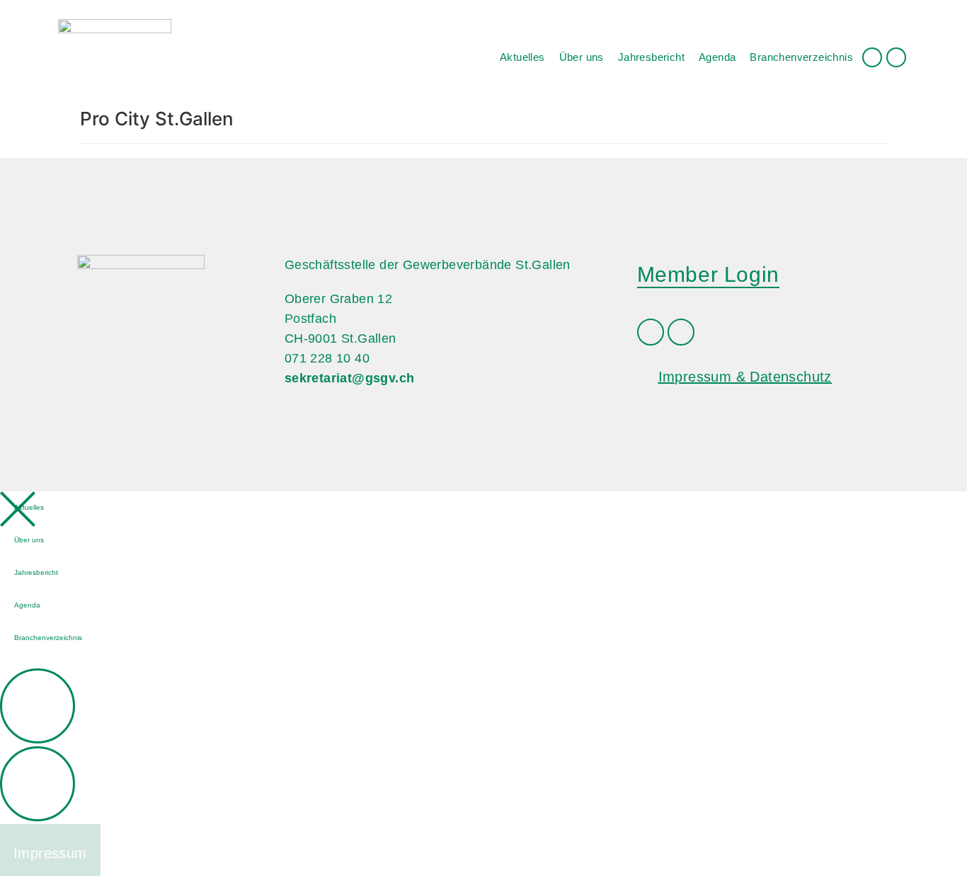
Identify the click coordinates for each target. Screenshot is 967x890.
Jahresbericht (651, 57)
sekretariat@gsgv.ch (350, 378)
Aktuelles (522, 57)
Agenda (717, 57)
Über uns (581, 57)
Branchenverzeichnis (801, 57)
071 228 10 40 (327, 358)
